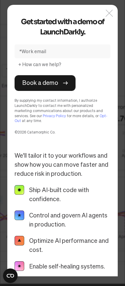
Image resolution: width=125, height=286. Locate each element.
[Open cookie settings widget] (10, 275)
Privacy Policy (54, 116)
